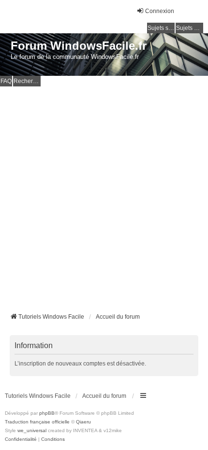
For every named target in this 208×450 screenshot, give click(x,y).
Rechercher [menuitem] (27, 81)
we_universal (31, 430)
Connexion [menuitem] (159, 11)
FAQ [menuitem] (6, 81)
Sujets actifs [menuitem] (189, 28)
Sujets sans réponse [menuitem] (161, 28)
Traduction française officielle (37, 421)
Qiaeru (83, 421)
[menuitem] (21, 439)
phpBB (47, 413)
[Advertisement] (104, 195)
